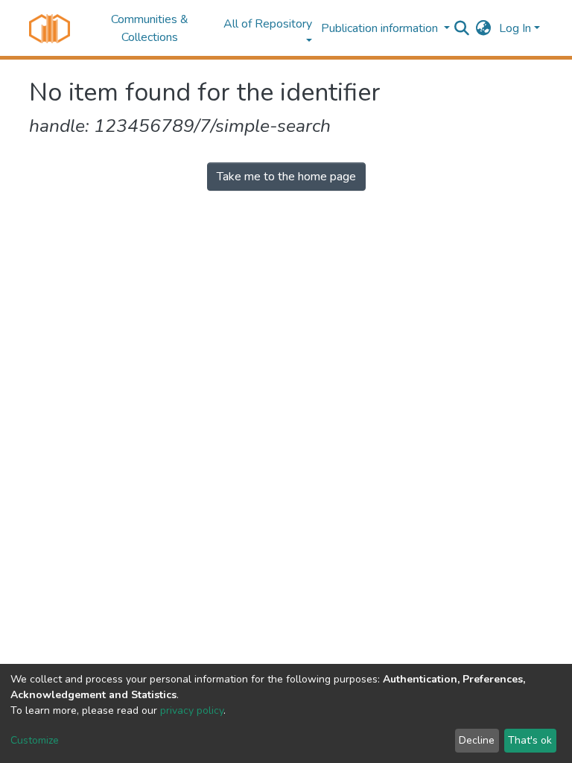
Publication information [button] (381, 28)
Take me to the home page (286, 176)
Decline (477, 740)
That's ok (530, 740)
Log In (515, 28)
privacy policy (191, 710)
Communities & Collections (149, 28)
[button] (483, 28)
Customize (34, 740)
